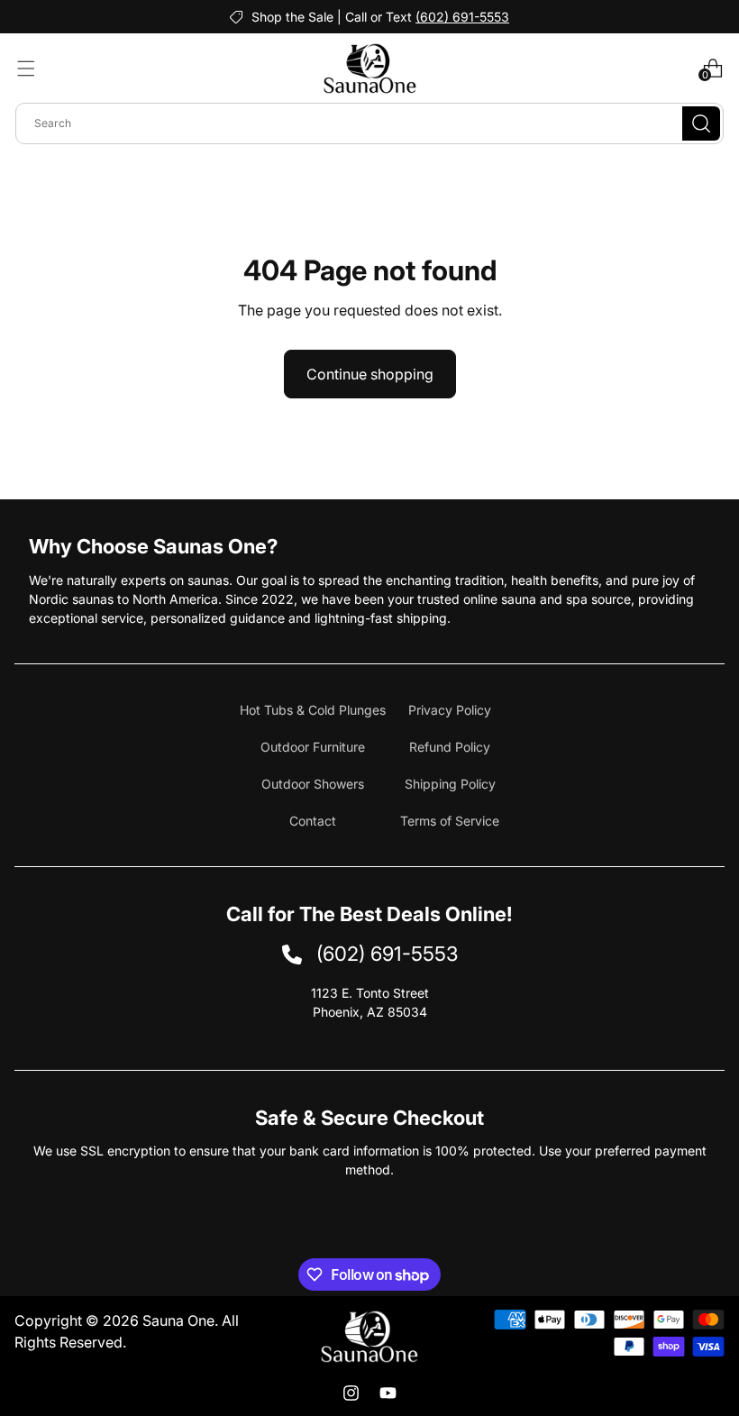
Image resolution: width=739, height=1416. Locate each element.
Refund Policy (449, 746)
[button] (26, 68)
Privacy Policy (449, 709)
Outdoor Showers (312, 783)
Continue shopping (369, 374)
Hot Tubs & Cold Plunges (313, 709)
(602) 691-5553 (462, 16)
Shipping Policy (450, 783)
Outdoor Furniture (312, 746)
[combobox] (369, 123)
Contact (312, 820)
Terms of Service (449, 820)
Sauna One (178, 1320)
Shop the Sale (292, 16)
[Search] (701, 123)
